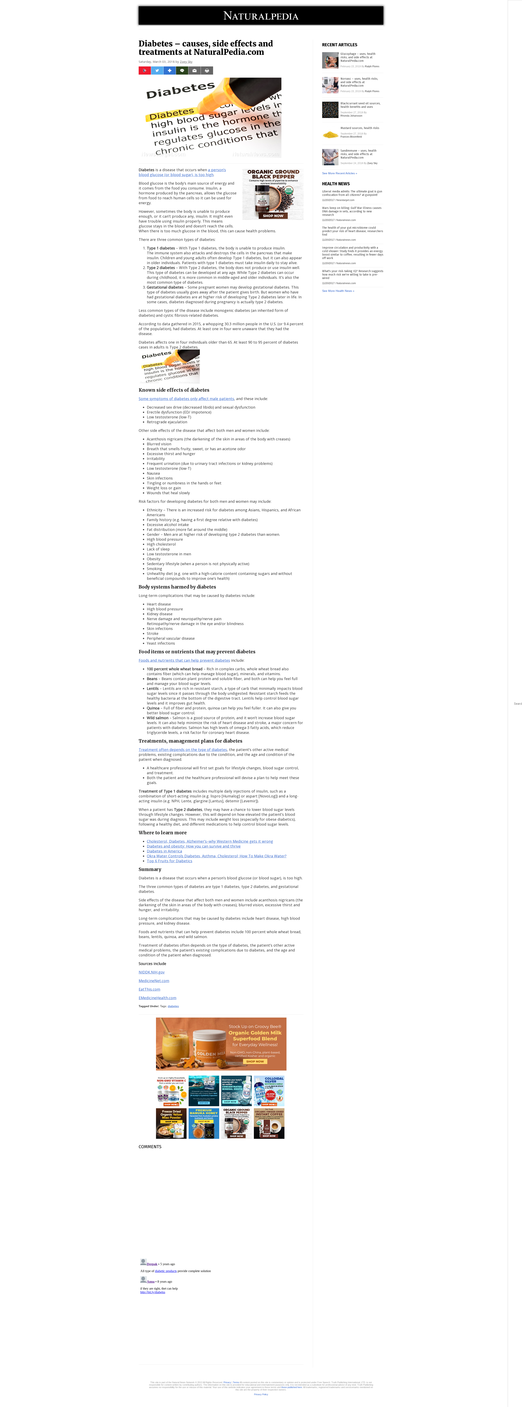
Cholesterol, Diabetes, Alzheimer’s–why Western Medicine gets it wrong (210, 841)
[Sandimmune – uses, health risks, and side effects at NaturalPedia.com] (330, 157)
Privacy (227, 1382)
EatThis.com (149, 989)
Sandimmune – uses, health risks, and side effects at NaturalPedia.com (358, 154)
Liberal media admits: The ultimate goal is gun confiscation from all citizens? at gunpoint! (352, 193)
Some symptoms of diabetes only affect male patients (186, 398)
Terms (236, 1382)
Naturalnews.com (346, 220)
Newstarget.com (345, 200)
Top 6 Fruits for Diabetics (169, 860)
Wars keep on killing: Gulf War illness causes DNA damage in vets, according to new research (352, 211)
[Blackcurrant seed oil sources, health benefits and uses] (330, 110)
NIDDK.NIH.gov (152, 972)
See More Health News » (338, 290)
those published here (291, 1387)
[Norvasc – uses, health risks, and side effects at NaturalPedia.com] (330, 85)
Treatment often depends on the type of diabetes (183, 749)
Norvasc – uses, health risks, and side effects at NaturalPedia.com (359, 82)
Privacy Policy (261, 1394)
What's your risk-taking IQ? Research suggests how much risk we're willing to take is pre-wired (352, 274)
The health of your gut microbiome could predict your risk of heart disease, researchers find (352, 231)
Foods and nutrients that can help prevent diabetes (184, 660)
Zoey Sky (186, 62)
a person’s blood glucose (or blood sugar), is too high (182, 172)
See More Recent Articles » (339, 173)
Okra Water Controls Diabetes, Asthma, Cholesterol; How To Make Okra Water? (216, 855)
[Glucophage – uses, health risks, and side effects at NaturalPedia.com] (330, 60)
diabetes (173, 1006)
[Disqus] (221, 1204)
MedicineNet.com (154, 980)
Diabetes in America (164, 851)
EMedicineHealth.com (157, 997)
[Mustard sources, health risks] (330, 134)
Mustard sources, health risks (360, 128)
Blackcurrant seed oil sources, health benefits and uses (360, 105)
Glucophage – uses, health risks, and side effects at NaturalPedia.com (358, 57)
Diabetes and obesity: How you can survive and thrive (194, 846)
